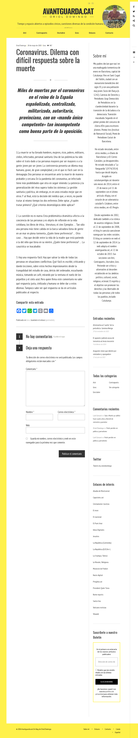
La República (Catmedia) (102, 542)
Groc (77, 32)
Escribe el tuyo (59, 336)
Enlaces (92, 32)
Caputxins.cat (98, 497)
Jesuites (96, 536)
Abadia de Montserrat (101, 491)
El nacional (97, 517)
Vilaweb (96, 614)
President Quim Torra (101, 588)
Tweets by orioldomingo (102, 465)
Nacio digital (98, 575)
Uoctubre (61, 32)
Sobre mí (86, 729)
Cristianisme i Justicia (101, 504)
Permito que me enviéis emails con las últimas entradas (105, 672)
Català (118, 729)
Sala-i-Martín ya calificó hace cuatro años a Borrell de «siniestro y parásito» (106, 418)
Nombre (30, 412)
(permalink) (50, 320)
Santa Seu (97, 601)
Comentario (31, 369)
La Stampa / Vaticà (100, 555)
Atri (24, 32)
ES (93, 3)
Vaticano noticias (99, 607)
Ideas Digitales (98, 529)
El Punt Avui (97, 523)
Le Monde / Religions (101, 562)
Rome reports (98, 594)
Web (28, 425)
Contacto (109, 32)
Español (117, 732)
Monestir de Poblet (100, 568)
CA (89, 3)
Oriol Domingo (21, 45)
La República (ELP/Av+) (102, 549)
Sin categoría (114, 387)
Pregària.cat (97, 581)
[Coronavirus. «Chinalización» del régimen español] (134, 57)
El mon (95, 510)
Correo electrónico (66, 412)
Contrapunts (41, 32)
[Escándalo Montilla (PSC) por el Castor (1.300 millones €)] (134, 62)
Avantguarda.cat (68, 11)
